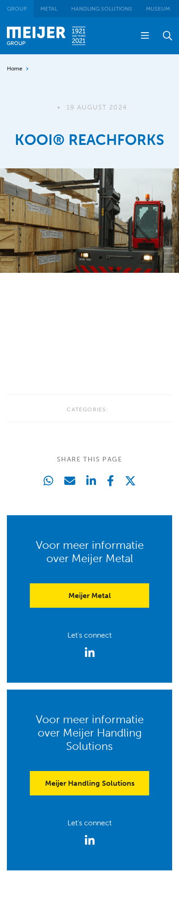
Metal (48, 9)
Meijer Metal (89, 595)
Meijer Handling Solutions (89, 783)
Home (14, 68)
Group (17, 9)
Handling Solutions (101, 9)
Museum (158, 9)
